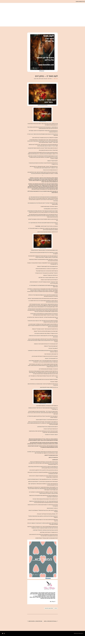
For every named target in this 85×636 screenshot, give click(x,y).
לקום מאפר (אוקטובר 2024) (43, 78)
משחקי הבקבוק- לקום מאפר (49, 608)
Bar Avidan (50, 78)
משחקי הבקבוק (36, 78)
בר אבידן (56, 608)
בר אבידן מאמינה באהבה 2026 (78, 633)
